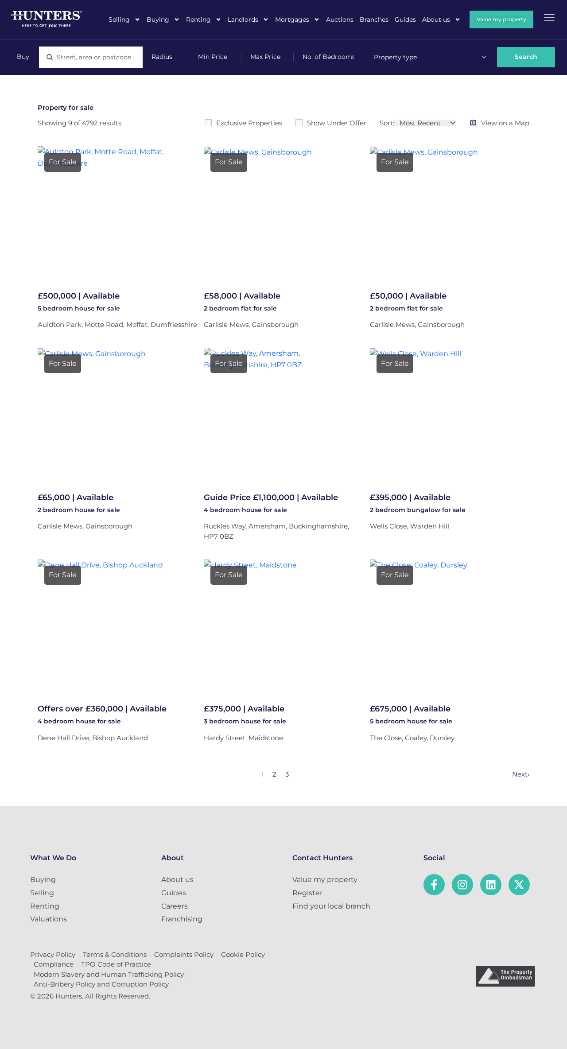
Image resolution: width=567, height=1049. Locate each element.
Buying (158, 19)
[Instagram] (462, 884)
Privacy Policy (52, 954)
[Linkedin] (490, 884)
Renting (198, 19)
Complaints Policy (184, 954)
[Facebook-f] (434, 884)
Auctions (339, 19)
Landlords (243, 19)
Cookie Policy (243, 954)
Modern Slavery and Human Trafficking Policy (109, 974)
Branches (374, 19)
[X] (519, 884)
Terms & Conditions (115, 954)
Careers (174, 906)
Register (307, 893)
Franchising (181, 919)
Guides (405, 19)
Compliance (54, 964)
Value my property (324, 879)
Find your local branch (331, 906)
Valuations (48, 919)
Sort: (387, 123)
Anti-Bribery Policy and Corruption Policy (101, 984)
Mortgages (292, 19)
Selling (119, 19)
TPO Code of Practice (116, 964)
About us (436, 19)
